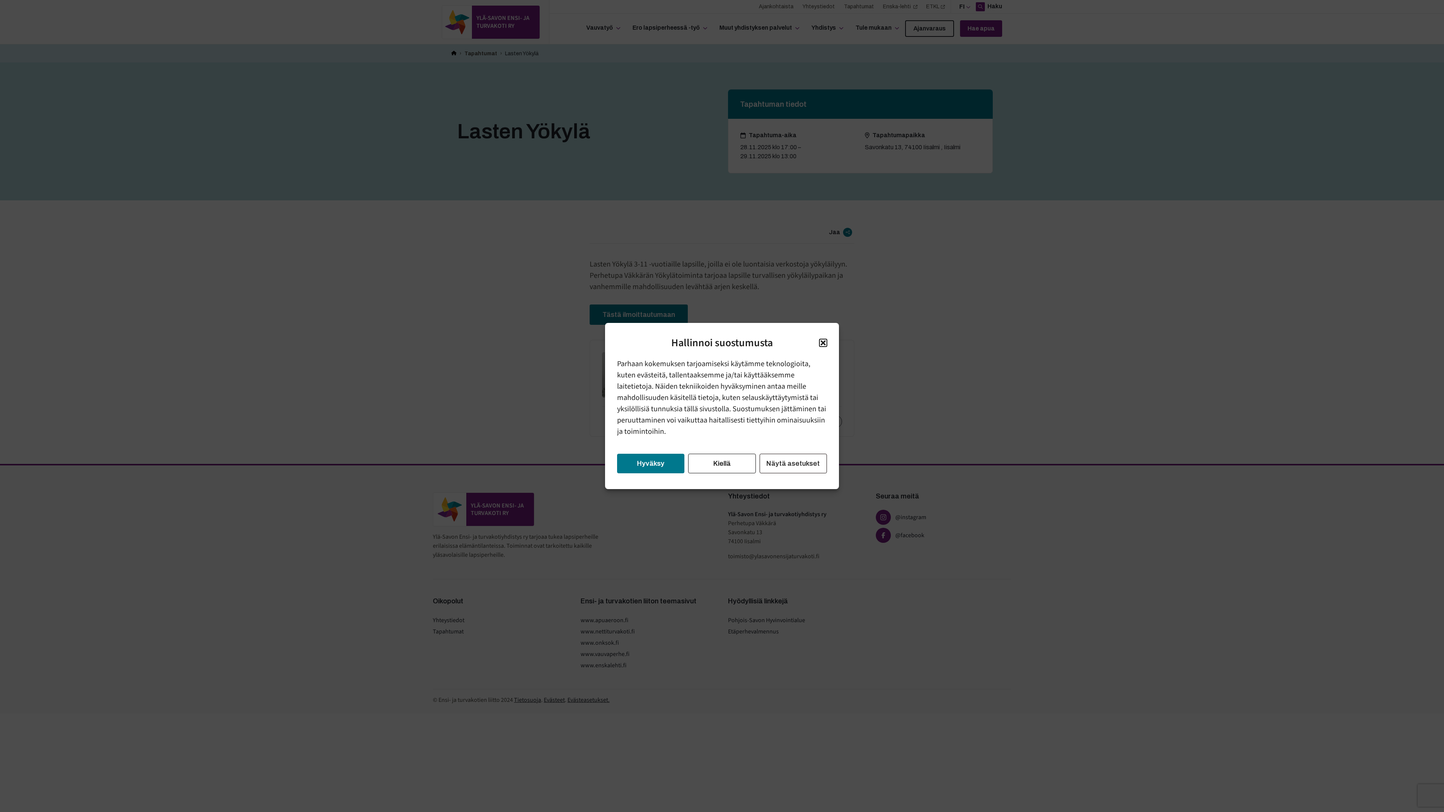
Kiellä (722, 463)
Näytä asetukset (793, 463)
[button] (823, 343)
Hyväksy (650, 463)
